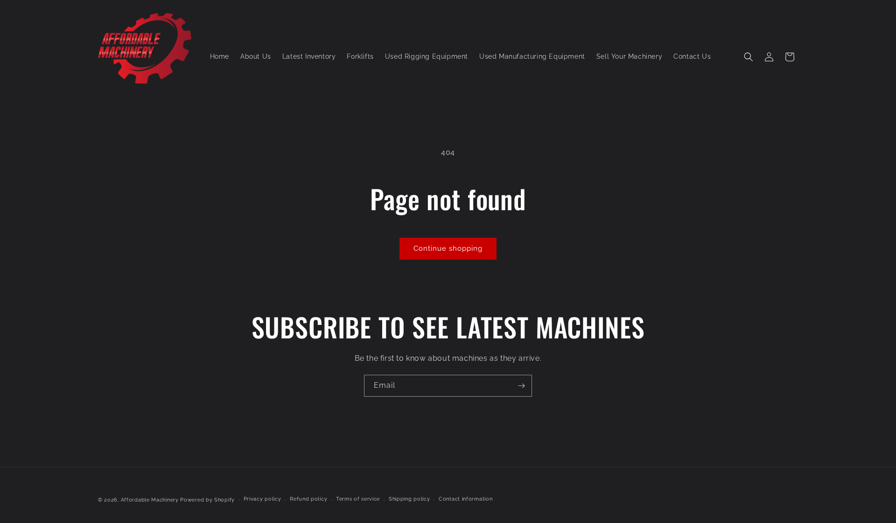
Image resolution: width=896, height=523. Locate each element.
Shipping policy (409, 499)
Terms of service (358, 499)
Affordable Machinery (150, 500)
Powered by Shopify (207, 500)
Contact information (465, 499)
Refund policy (308, 499)
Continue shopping (448, 248)
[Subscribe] (521, 386)
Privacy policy (262, 499)
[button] (748, 57)
